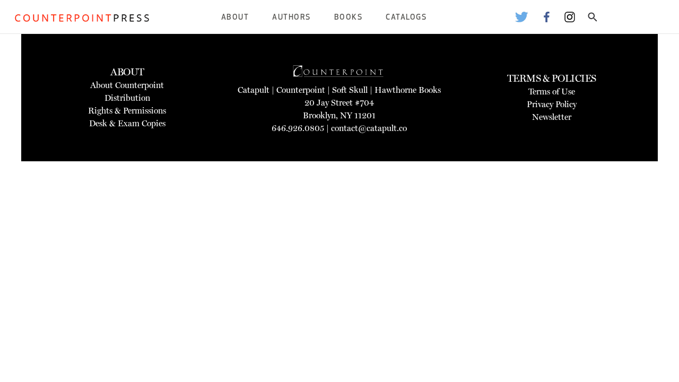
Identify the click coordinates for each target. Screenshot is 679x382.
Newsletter (551, 117)
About (235, 18)
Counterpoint (300, 90)
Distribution (127, 98)
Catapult (253, 90)
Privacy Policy (552, 104)
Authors (291, 18)
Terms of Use (551, 91)
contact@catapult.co (369, 128)
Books (348, 18)
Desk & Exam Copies (127, 123)
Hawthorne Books (408, 90)
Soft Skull (350, 90)
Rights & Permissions (127, 111)
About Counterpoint (127, 85)
